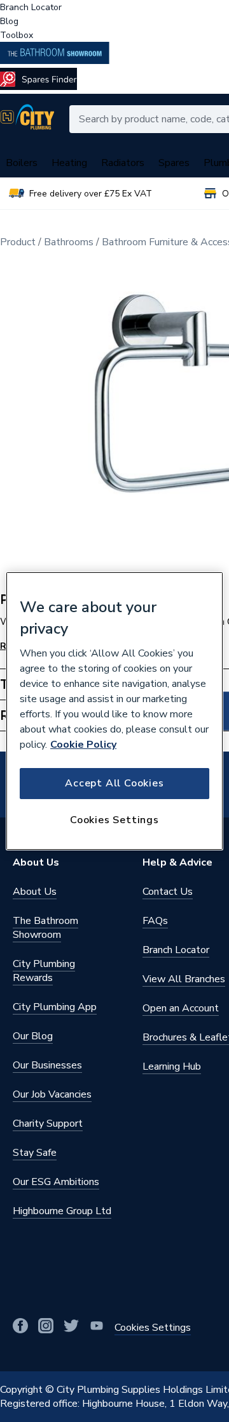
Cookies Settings (114, 820)
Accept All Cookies (114, 783)
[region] (114, 711)
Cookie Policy (83, 745)
